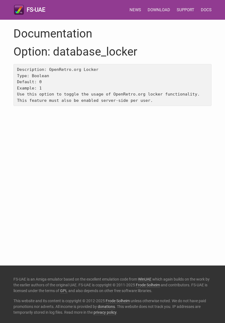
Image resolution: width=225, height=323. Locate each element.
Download (159, 9)
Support (185, 9)
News (135, 9)
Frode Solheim (148, 285)
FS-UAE (36, 9)
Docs (206, 9)
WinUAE (144, 279)
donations (106, 306)
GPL (64, 291)
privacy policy (105, 312)
